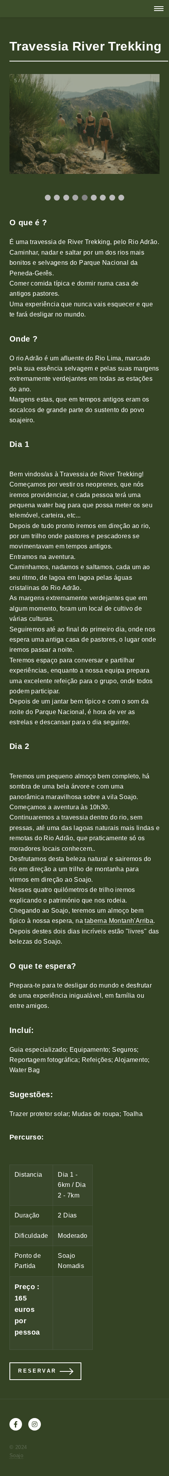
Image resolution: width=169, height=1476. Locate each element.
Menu (156, 8)
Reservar (37, 1371)
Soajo (16, 1455)
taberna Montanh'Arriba (118, 920)
